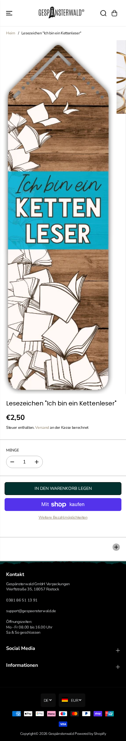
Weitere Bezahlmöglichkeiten (63, 517)
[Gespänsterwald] (61, 13)
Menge (12, 450)
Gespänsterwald (61, 733)
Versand (42, 427)
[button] (9, 13)
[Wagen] (114, 13)
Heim (10, 33)
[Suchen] (103, 13)
